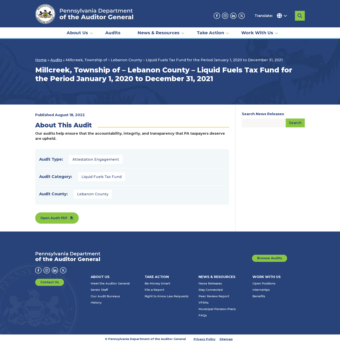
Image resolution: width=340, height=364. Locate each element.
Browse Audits (269, 258)
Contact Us (49, 282)
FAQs (203, 315)
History (96, 302)
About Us (77, 32)
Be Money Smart (157, 283)
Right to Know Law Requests (166, 296)
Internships (261, 290)
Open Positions (263, 283)
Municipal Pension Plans (217, 309)
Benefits (258, 296)
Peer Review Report (214, 296)
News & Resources (158, 32)
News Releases (210, 283)
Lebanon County (92, 194)
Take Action (210, 32)
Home (41, 60)
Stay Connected (211, 290)
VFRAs (204, 302)
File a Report (154, 290)
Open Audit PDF (53, 218)
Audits (112, 32)
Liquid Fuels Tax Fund (101, 177)
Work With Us (257, 32)
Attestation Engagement (95, 159)
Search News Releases (263, 114)
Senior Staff (99, 290)
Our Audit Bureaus (105, 296)
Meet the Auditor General (110, 283)
